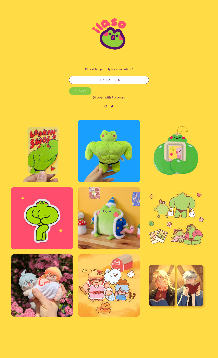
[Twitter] (112, 106)
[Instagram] (106, 106)
